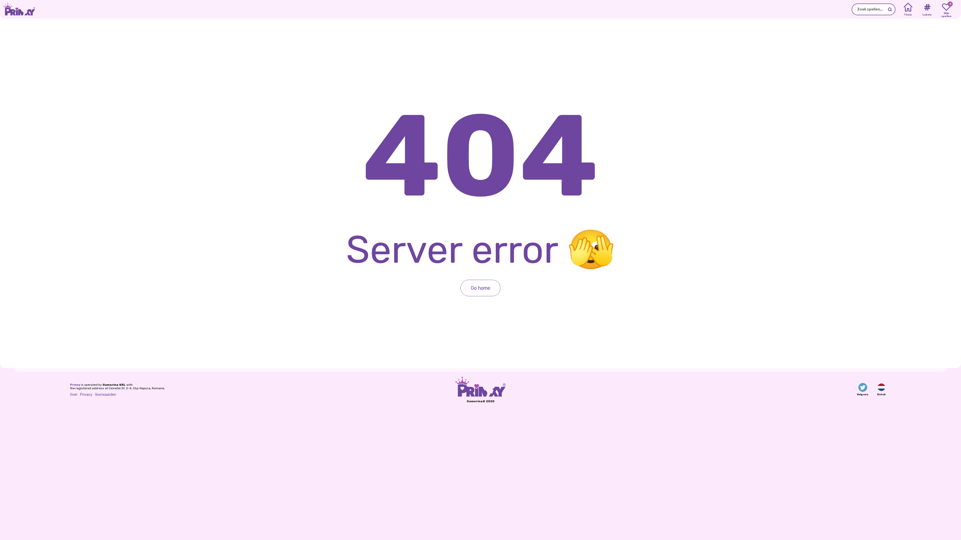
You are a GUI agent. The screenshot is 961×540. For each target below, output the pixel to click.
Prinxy (75, 384)
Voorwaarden (105, 394)
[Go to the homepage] (17, 9)
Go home (480, 288)
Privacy (86, 394)
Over (74, 394)
